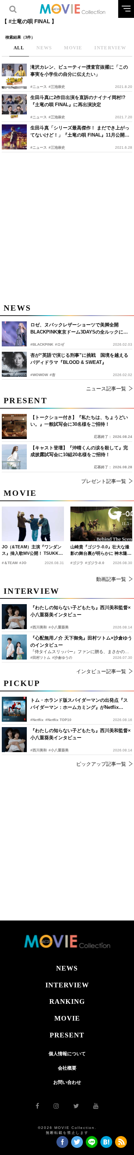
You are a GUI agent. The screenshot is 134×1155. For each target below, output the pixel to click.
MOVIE (67, 1018)
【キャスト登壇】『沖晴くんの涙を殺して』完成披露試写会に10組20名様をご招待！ (79, 451)
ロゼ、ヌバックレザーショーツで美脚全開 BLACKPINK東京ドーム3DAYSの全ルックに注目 (79, 328)
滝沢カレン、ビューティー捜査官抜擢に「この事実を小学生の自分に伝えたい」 (79, 70)
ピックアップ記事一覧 (101, 764)
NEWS (67, 968)
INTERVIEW (67, 985)
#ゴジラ (76, 563)
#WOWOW (39, 375)
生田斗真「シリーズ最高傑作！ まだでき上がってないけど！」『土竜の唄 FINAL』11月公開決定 (79, 131)
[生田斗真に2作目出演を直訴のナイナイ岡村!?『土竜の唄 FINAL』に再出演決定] (14, 106)
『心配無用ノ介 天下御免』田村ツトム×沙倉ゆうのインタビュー (81, 641)
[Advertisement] (67, 226)
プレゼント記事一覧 (103, 481)
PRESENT (67, 1035)
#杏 (52, 375)
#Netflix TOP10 (58, 720)
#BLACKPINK (41, 344)
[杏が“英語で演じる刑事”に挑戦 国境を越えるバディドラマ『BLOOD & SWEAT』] (14, 364)
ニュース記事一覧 (106, 388)
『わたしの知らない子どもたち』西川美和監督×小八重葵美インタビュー (80, 734)
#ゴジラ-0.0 (94, 563)
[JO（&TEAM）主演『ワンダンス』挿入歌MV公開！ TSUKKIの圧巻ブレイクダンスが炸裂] (33, 524)
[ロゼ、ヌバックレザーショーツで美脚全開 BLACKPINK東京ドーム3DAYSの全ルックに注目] (14, 333)
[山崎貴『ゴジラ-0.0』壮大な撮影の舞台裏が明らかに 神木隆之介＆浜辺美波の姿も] (101, 524)
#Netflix (37, 720)
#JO (22, 563)
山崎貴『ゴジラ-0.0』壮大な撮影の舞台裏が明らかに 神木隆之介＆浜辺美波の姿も (100, 550)
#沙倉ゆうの (62, 658)
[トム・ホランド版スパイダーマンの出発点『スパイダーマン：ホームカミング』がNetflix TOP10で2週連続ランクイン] (14, 709)
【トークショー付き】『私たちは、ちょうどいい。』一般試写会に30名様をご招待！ (79, 421)
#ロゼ (59, 344)
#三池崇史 (57, 87)
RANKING (67, 1001)
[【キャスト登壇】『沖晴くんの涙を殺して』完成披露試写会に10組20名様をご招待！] (14, 456)
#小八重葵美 (59, 750)
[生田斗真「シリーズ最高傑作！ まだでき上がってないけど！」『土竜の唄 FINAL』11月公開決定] (14, 136)
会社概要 (67, 1068)
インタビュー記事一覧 (101, 671)
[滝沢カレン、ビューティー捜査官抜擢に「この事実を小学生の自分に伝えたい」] (14, 76)
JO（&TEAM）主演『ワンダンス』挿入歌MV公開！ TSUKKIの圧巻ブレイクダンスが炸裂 (31, 550)
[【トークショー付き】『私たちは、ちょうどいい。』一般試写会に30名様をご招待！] (14, 426)
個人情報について (67, 1053)
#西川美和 (38, 750)
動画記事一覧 (111, 579)
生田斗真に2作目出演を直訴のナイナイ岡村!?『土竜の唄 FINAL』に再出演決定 (77, 101)
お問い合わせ (67, 1082)
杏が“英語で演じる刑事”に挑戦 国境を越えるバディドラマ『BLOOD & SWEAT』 (79, 358)
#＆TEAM (10, 563)
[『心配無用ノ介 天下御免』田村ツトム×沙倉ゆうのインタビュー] (14, 647)
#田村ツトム (40, 658)
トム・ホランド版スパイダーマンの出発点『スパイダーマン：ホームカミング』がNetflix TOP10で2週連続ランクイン (79, 704)
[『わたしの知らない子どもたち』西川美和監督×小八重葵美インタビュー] (14, 739)
